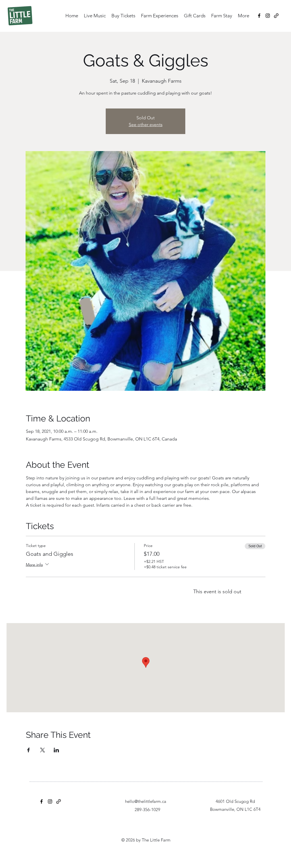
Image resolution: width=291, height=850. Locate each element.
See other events (146, 124)
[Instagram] (268, 15)
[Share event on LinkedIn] (56, 750)
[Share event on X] (42, 750)
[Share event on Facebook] (28, 750)
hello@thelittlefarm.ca (145, 801)
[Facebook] (259, 15)
